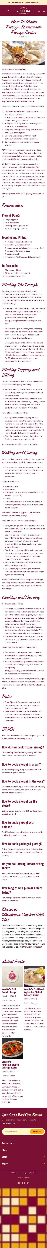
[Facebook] (19, 1182)
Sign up (37, 1132)
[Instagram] (23, 1182)
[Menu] (3, 10)
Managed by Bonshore (29, 1173)
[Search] (8, 10)
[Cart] (44, 10)
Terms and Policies (23, 1177)
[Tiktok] (27, 1182)
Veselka (18, 1173)
